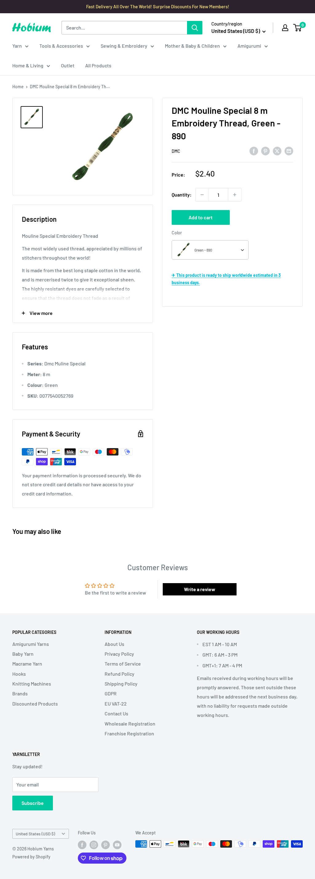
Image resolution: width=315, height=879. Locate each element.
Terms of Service (123, 663)
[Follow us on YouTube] (117, 844)
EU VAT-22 (116, 703)
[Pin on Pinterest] (265, 151)
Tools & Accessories (61, 46)
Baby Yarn (23, 654)
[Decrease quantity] (202, 194)
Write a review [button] (199, 589)
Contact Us (116, 713)
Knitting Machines (31, 683)
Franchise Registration (129, 733)
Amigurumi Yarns (30, 644)
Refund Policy (119, 674)
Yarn (17, 46)
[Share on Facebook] (253, 151)
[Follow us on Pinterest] (105, 844)
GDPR (111, 693)
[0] (297, 27)
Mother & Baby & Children (192, 46)
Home (18, 86)
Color (177, 232)
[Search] (194, 27)
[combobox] (210, 250)
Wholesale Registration (130, 723)
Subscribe (33, 803)
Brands (20, 693)
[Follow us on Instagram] (94, 844)
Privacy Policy (119, 654)
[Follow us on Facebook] (82, 844)
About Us (114, 644)
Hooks (19, 674)
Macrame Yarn (27, 663)
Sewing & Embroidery (124, 46)
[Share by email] (289, 151)
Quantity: (182, 194)
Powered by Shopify (31, 856)
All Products (98, 65)
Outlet (67, 65)
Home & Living (27, 65)
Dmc (176, 151)
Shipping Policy (121, 683)
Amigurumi (249, 46)
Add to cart (201, 217)
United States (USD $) (35, 833)
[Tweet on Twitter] (277, 151)
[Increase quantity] (234, 194)
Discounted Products (35, 703)
